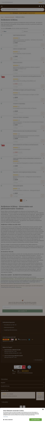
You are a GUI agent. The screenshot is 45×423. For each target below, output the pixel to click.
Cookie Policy (5, 416)
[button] (8, 419)
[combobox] (43, 409)
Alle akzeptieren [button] (36, 419)
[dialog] (22, 415)
